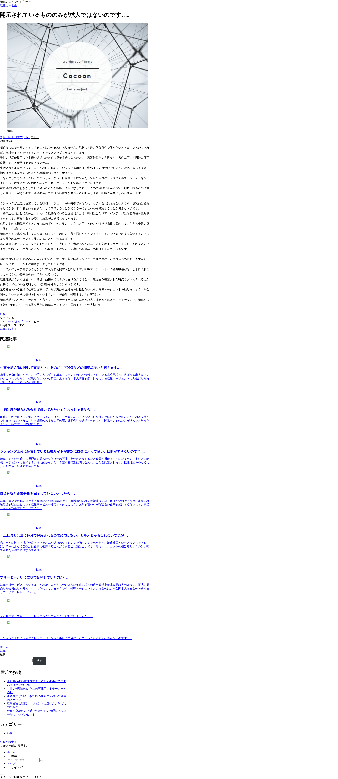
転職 (3, 314)
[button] (35, 137)
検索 (3, 654)
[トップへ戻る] (1, 774)
